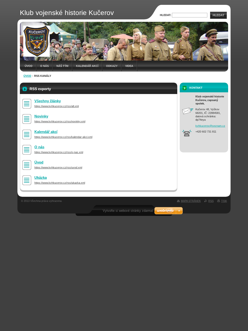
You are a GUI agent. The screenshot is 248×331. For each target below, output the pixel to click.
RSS (211, 200)
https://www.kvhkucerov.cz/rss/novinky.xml (59, 121)
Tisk (224, 200)
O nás (44, 65)
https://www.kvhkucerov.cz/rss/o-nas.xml (58, 152)
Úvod (28, 65)
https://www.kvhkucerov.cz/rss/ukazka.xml (59, 182)
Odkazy (111, 65)
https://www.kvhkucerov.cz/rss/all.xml (56, 106)
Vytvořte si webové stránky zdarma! (128, 211)
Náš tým (62, 65)
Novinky (41, 116)
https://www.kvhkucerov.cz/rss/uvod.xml (58, 167)
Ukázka (40, 177)
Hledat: (165, 15)
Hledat (218, 15)
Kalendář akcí (87, 65)
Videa (129, 65)
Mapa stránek (191, 200)
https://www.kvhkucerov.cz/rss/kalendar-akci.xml (63, 136)
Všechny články (47, 101)
